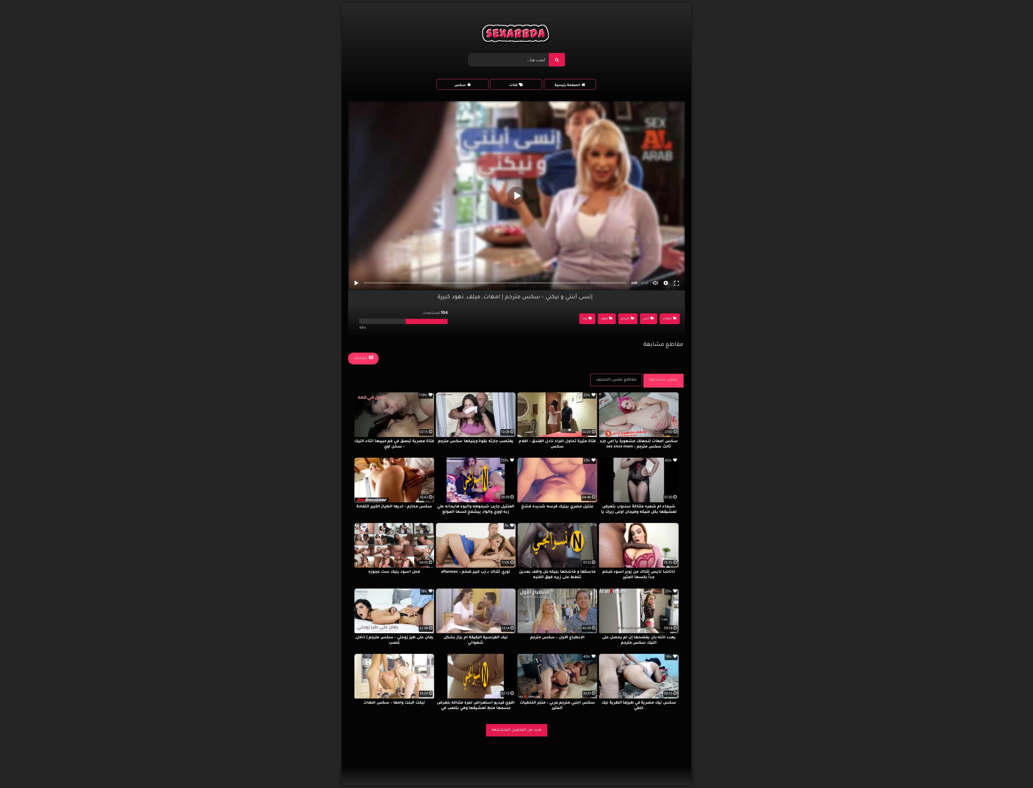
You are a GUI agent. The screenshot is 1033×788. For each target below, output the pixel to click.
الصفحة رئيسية (567, 85)
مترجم (625, 319)
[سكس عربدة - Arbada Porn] (516, 34)
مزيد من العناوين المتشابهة (517, 730)
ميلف (604, 319)
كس (646, 319)
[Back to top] (1016, 772)
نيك (585, 319)
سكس (460, 85)
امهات (667, 319)
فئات (513, 85)
